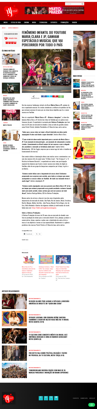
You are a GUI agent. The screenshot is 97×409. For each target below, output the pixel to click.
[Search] (82, 3)
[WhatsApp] (61, 98)
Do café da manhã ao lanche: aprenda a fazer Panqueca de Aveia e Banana (87, 127)
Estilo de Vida (7, 66)
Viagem (83, 80)
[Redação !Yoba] (6, 38)
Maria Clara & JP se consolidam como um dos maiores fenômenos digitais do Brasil (28, 269)
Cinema (5, 122)
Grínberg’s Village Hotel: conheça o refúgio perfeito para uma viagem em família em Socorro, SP (87, 84)
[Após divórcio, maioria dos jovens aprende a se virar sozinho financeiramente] (76, 105)
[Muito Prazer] (11, 115)
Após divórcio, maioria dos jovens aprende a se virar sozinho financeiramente (87, 106)
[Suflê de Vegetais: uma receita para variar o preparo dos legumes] (76, 116)
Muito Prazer (7, 125)
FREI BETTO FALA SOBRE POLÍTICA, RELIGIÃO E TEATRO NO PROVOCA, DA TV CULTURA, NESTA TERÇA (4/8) (48, 354)
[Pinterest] (55, 98)
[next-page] (77, 133)
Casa (4, 142)
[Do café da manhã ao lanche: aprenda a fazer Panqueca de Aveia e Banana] (76, 126)
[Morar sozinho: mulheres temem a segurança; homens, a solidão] (11, 135)
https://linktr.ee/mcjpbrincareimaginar (44, 208)
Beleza (83, 90)
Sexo (82, 102)
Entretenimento (13, 28)
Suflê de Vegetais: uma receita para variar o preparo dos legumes (86, 116)
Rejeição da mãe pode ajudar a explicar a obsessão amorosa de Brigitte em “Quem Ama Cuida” (49, 302)
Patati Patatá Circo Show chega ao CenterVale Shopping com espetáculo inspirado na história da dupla (63, 270)
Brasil (5, 95)
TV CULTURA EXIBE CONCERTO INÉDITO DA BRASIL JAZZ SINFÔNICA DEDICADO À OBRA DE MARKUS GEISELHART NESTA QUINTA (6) (48, 336)
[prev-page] (74, 133)
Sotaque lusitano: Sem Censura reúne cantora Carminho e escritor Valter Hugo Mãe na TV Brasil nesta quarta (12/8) (49, 319)
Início (3, 28)
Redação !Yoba (13, 38)
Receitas (84, 113)
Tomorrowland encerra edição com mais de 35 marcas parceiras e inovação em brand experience (48, 371)
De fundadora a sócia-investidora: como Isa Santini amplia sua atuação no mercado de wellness (87, 95)
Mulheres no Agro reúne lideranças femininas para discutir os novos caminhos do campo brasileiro (10, 101)
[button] (91, 405)
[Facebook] (7, 43)
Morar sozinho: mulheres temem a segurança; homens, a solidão (10, 147)
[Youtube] (15, 43)
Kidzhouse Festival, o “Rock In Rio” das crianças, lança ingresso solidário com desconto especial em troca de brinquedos (46, 270)
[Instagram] (9, 43)
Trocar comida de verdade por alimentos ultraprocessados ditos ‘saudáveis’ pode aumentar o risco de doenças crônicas (10, 73)
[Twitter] (12, 43)
